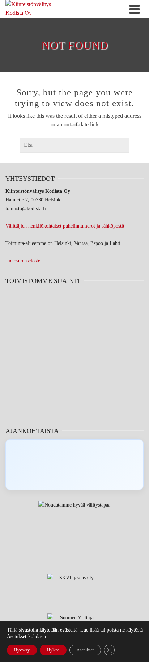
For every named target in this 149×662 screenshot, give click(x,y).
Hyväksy (22, 650)
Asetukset (85, 650)
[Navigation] (134, 9)
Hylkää (53, 650)
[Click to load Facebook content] (74, 464)
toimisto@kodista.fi (25, 208)
